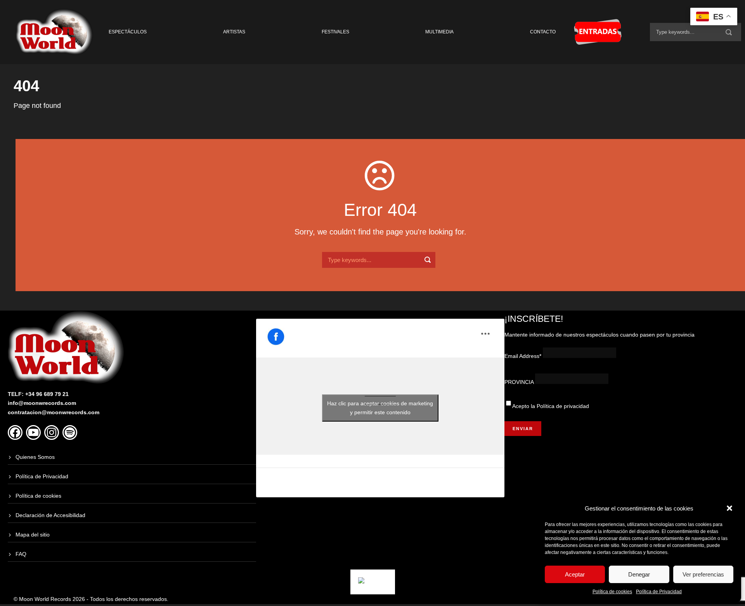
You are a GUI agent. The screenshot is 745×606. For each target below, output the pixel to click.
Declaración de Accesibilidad (50, 515)
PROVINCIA (519, 382)
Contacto (543, 32)
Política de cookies (612, 591)
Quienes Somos (35, 457)
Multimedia (439, 32)
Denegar (639, 574)
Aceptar (575, 574)
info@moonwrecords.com (42, 403)
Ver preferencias (703, 574)
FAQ (21, 554)
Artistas (234, 32)
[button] (729, 508)
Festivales (335, 32)
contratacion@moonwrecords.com (53, 412)
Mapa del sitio (33, 534)
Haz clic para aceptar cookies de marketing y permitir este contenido (380, 407)
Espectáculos (128, 32)
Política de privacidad (563, 406)
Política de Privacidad (659, 591)
